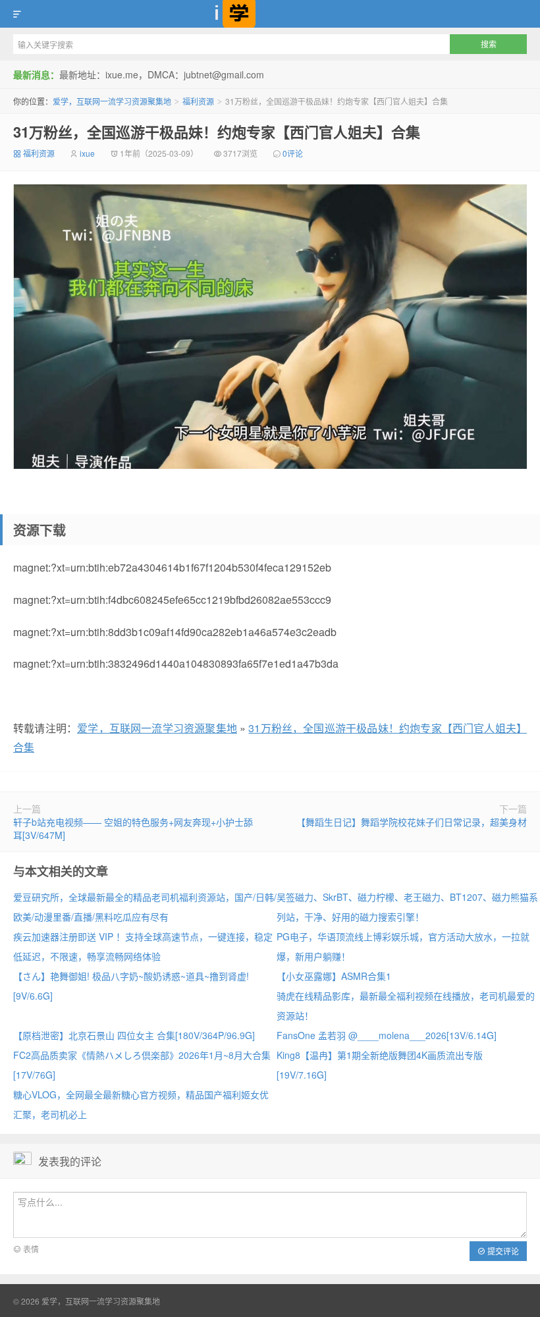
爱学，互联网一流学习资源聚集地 (270, 14)
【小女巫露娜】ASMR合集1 (334, 975)
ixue (87, 153)
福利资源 (198, 101)
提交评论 (502, 1250)
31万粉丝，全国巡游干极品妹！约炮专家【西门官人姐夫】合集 (216, 131)
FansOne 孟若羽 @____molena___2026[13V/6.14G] (387, 1035)
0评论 (293, 153)
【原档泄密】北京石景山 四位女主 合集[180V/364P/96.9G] (134, 1035)
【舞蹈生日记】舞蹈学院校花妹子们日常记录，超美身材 (411, 821)
